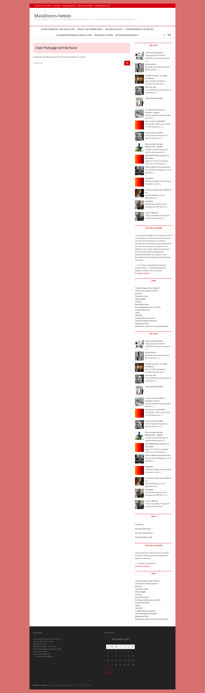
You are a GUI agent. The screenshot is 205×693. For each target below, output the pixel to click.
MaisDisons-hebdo (52, 15)
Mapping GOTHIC (142, 323)
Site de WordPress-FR (102, 6)
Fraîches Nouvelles (142, 310)
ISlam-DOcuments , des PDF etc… (140, 29)
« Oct (106, 673)
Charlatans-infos (141, 296)
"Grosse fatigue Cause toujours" (147, 288)
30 (112, 669)
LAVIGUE (138, 315)
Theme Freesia (60, 685)
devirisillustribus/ (142, 304)
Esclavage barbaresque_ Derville (148, 307)
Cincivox (138, 302)
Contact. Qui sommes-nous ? (90, 29)
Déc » (111, 673)
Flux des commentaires (85, 6)
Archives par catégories (44, 656)
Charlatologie (140, 299)
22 (108, 665)
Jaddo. (137, 312)
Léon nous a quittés (103, 35)
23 (112, 665)
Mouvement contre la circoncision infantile (151, 326)
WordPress (69, 685)
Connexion (57, 6)
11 (120, 656)
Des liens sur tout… (114, 29)
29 (108, 669)
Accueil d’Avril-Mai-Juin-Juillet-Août (58, 29)
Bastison (138, 293)
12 (124, 656)
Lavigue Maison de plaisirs (145, 318)
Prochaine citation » (142, 273)
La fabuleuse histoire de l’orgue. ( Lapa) (74, 35)
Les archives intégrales (126, 35)
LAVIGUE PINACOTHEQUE (146, 321)
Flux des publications (69, 6)
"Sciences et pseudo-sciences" (146, 291)
